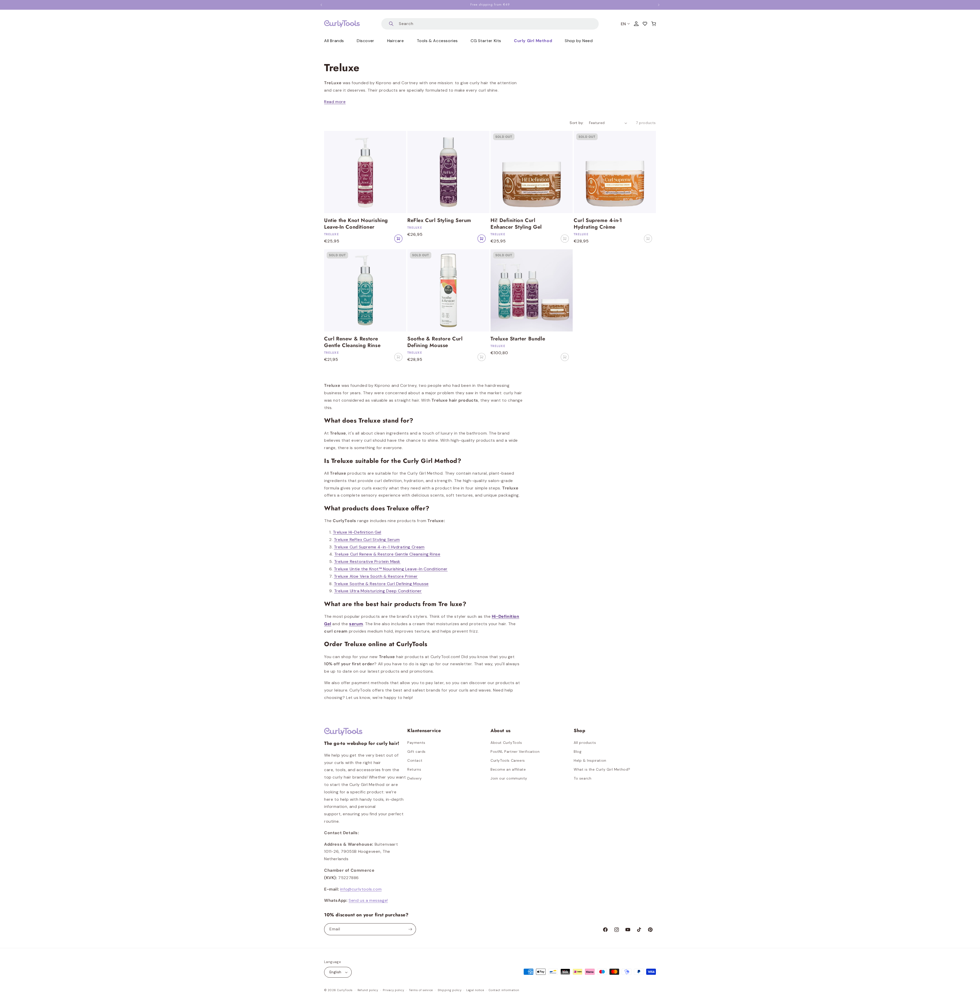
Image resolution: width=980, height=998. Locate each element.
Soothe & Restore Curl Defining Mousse (435, 342)
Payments (416, 742)
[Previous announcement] (321, 5)
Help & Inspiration (590, 760)
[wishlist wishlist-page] (645, 23)
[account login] (636, 23)
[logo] (342, 23)
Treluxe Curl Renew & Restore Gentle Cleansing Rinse (387, 554)
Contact (414, 760)
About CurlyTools (506, 742)
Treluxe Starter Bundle (518, 339)
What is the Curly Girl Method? (602, 769)
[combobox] (489, 24)
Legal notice (475, 990)
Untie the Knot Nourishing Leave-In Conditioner (356, 223)
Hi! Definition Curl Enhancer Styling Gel (516, 223)
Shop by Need (579, 40)
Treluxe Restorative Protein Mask (367, 561)
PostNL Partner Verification (515, 751)
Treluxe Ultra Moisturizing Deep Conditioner (378, 591)
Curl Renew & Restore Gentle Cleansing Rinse (352, 342)
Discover (365, 40)
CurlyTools (345, 990)
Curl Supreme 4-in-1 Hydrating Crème (598, 223)
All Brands (334, 40)
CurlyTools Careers (508, 760)
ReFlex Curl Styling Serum (439, 220)
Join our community (509, 778)
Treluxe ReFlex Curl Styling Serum (367, 539)
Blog (577, 751)
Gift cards (416, 751)
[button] (653, 23)
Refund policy (368, 990)
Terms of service (421, 990)
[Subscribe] (410, 929)
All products (585, 742)
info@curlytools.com (361, 889)
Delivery (414, 778)
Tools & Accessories (437, 40)
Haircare (395, 40)
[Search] (391, 24)
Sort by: (577, 122)
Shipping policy (450, 990)
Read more (335, 101)
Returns (414, 769)
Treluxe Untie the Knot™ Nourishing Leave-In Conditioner (391, 569)
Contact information (504, 990)
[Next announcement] (658, 5)
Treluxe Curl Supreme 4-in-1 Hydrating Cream (379, 547)
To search (582, 778)
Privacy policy (393, 990)
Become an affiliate (508, 769)
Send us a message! (368, 900)
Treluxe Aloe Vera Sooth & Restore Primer (376, 576)
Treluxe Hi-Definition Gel (357, 532)
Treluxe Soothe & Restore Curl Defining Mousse (381, 583)
